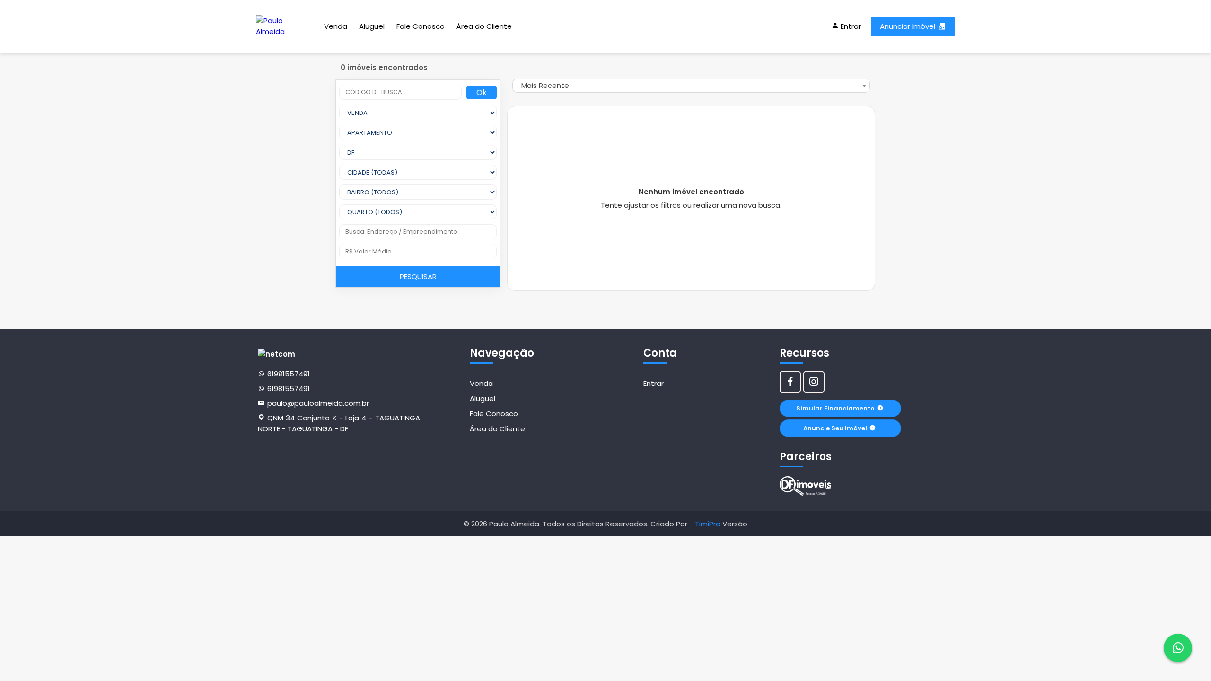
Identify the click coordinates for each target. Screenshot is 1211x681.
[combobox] (691, 85)
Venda (335, 26)
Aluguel (372, 26)
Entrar (653, 383)
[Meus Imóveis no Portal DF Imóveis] (806, 486)
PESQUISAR (418, 276)
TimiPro (708, 524)
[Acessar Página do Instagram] (814, 382)
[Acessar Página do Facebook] (790, 382)
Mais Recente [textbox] (545, 85)
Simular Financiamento (835, 408)
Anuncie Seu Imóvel (835, 428)
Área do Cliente (484, 26)
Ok (481, 92)
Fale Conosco (420, 26)
